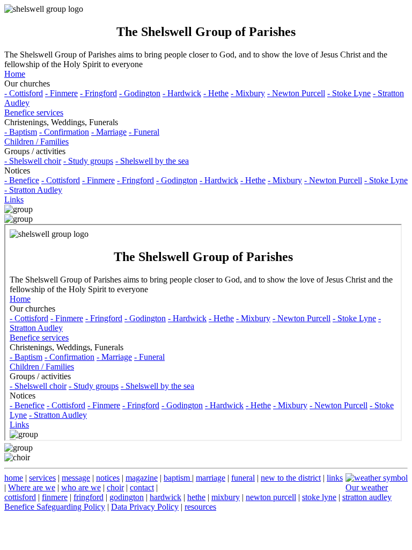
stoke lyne (319, 497)
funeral (243, 477)
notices (108, 477)
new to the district (291, 477)
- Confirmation (64, 131)
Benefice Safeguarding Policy (54, 506)
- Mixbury (248, 93)
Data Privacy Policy (145, 506)
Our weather (366, 487)
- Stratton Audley (33, 189)
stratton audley (367, 497)
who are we (81, 487)
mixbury (225, 497)
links (335, 477)
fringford (88, 497)
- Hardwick (182, 93)
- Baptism (20, 131)
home (13, 477)
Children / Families (36, 141)
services (42, 477)
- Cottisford (23, 93)
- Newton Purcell (296, 93)
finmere (55, 497)
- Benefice (21, 180)
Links (14, 199)
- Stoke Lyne (349, 93)
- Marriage (109, 131)
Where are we (31, 487)
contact (142, 487)
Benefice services (33, 112)
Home (14, 73)
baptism (178, 477)
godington (126, 497)
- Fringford (98, 93)
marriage (210, 477)
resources (200, 506)
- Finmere (61, 93)
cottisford (20, 497)
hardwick (165, 497)
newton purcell (271, 497)
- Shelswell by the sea (152, 160)
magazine (142, 477)
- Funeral (144, 131)
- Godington (139, 93)
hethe (196, 497)
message (76, 477)
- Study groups (88, 160)
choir (115, 487)
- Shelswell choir (32, 160)
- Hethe (216, 93)
